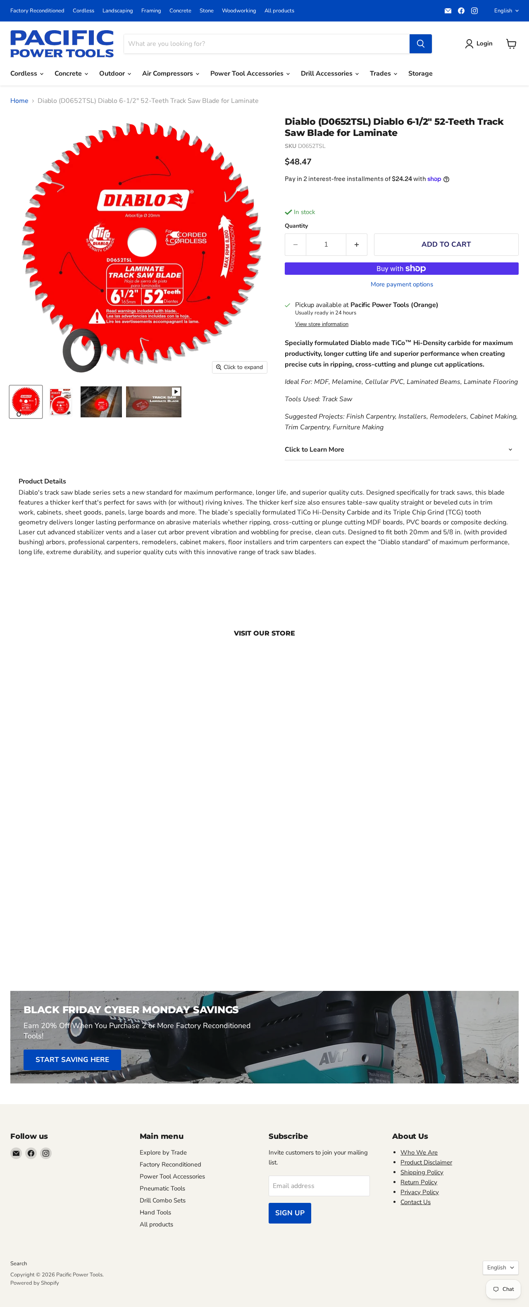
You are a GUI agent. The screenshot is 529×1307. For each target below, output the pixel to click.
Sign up (290, 1213)
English (503, 10)
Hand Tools (155, 1212)
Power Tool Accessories (247, 73)
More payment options (402, 284)
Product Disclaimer (426, 1162)
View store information (321, 324)
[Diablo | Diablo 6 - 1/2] (26, 402)
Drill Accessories (327, 73)
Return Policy (418, 1182)
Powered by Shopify (34, 1283)
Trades (381, 73)
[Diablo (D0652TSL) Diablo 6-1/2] (153, 402)
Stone (207, 11)
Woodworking (239, 11)
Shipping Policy (421, 1172)
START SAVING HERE (72, 1059)
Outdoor (112, 73)
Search (18, 1263)
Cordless (83, 11)
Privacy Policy (419, 1192)
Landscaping (117, 11)
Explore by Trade (163, 1152)
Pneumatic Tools (162, 1188)
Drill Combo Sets (163, 1200)
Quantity (296, 226)
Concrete (180, 11)
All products (279, 11)
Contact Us (415, 1202)
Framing (151, 11)
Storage (420, 73)
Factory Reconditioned (37, 11)
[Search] (421, 43)
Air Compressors (168, 73)
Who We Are (419, 1152)
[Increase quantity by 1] (356, 244)
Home (19, 101)
